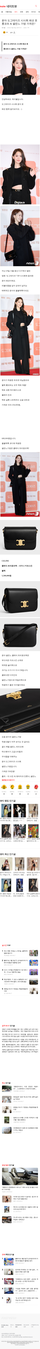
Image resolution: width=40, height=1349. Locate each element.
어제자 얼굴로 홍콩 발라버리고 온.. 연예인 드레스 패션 (33, 840)
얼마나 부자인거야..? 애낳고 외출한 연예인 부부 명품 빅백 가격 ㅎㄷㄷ (6, 874)
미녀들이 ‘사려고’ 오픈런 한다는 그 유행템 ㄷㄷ (19, 840)
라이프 (33, 12)
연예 (21, 12)
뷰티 (15, 12)
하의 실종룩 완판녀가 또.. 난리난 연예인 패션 (6, 840)
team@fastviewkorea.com (28, 1337)
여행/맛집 (9, 12)
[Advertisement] (20, 127)
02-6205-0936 (6, 1337)
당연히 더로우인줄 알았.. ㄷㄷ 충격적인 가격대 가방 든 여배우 (19, 820)
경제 (27, 12)
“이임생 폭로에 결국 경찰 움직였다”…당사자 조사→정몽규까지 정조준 (26, 1291)
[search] (36, 5)
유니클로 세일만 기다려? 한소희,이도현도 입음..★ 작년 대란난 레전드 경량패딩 (6, 820)
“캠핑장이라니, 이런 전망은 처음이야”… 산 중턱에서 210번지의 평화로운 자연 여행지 (25, 1089)
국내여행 (6, 955)
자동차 (6, 984)
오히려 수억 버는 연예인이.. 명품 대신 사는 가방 (33, 820)
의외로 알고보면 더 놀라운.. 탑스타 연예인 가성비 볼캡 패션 (33, 874)
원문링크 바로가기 (8, 780)
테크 (5, 974)
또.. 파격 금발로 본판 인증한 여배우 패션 (19, 895)
